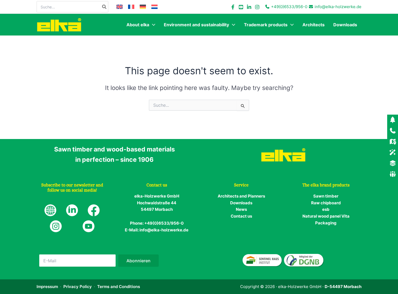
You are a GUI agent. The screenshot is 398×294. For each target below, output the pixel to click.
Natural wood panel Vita (326, 216)
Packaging (326, 222)
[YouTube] (241, 7)
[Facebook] (232, 7)
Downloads (241, 202)
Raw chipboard (326, 202)
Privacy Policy (77, 286)
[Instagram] (257, 7)
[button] (152, 24)
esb (326, 209)
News (241, 209)
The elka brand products (326, 185)
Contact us (241, 216)
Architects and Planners (241, 196)
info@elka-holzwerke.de (338, 6)
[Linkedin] (249, 7)
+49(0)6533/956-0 (289, 6)
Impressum (47, 286)
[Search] (104, 6)
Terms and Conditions (118, 286)
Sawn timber (325, 196)
